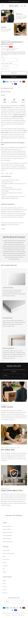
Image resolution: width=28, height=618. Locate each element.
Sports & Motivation (7, 538)
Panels (2, 57)
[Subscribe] (23, 375)
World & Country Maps (8, 541)
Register (4, 580)
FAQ (3, 568)
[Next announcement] (25, 1)
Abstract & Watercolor (7, 526)
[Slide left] (11, 37)
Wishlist (4, 589)
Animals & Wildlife (7, 529)
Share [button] (4, 228)
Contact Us (3, 224)
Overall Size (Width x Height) (6, 63)
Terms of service (14, 615)
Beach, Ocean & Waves (7, 532)
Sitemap (4, 571)
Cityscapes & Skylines (7, 535)
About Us (5, 562)
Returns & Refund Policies (8, 553)
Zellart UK (5, 592)
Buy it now (14, 76)
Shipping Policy (6, 550)
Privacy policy (7, 615)
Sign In (4, 583)
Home (4, 556)
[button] (2, 5)
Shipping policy (21, 615)
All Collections (6, 559)
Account (4, 586)
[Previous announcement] (2, 1)
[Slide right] (16, 37)
